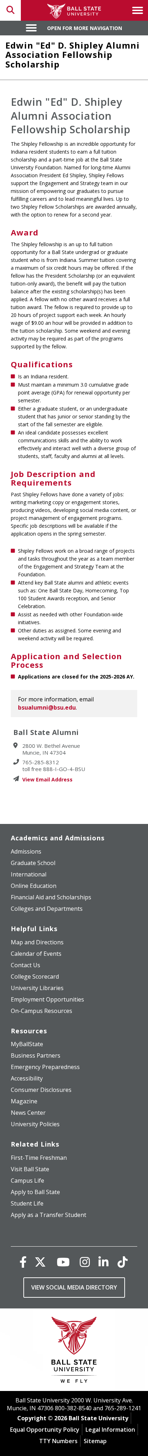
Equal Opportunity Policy (44, 1429)
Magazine (24, 1101)
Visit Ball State (30, 1169)
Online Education (33, 886)
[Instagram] (85, 1261)
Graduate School (33, 863)
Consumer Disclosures (41, 1090)
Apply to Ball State (35, 1192)
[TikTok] (122, 1261)
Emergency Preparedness (45, 1067)
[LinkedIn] (103, 1261)
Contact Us (25, 965)
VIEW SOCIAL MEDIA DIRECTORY (74, 1287)
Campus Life (27, 1180)
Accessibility (27, 1078)
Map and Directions (37, 942)
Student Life (27, 1203)
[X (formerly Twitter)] (40, 1261)
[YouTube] (63, 1261)
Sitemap (95, 1441)
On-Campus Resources (41, 1011)
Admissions (26, 851)
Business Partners (35, 1055)
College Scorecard (35, 976)
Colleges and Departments (47, 909)
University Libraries (37, 988)
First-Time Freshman (39, 1158)
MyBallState (27, 1044)
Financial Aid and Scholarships (51, 897)
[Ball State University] (74, 1351)
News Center (28, 1113)
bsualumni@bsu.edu (47, 707)
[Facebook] (23, 1261)
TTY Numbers (58, 1441)
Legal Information (110, 1429)
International (28, 874)
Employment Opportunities (47, 999)
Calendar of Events (36, 954)
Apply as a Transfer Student (48, 1215)
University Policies (35, 1124)
